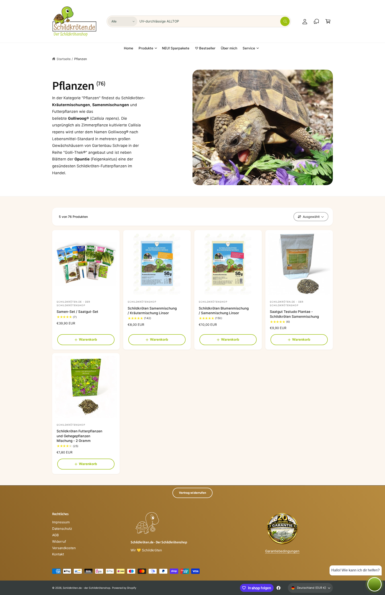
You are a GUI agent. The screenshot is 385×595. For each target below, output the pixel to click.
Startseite (64, 59)
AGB (55, 535)
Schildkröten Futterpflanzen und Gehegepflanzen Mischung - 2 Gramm (79, 436)
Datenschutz (62, 528)
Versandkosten (64, 548)
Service (249, 48)
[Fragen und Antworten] (316, 21)
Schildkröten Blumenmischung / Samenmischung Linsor (224, 310)
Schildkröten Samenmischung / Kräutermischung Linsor (152, 310)
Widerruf (59, 541)
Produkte (146, 48)
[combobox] (214, 21)
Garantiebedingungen (282, 551)
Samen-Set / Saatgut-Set (77, 312)
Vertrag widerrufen (192, 492)
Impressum (61, 522)
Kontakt (58, 554)
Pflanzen (80, 59)
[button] (328, 21)
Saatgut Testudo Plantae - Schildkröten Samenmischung (294, 314)
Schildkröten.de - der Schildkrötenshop (86, 587)
